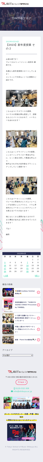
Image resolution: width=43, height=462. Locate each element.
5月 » (37, 276)
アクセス (21, 382)
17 (5, 268)
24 (5, 271)
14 (27, 265)
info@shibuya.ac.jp (22, 391)
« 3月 (6, 276)
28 (27, 271)
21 (27, 268)
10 (5, 265)
